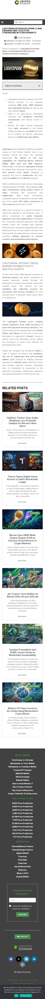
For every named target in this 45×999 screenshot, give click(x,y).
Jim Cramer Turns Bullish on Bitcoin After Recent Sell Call (22, 595)
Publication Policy (30, 980)
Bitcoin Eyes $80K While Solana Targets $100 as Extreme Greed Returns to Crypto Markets (22, 539)
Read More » (22, 443)
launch (23, 158)
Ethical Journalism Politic (23, 983)
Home (4, 49)
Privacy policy (26, 995)
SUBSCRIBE (22, 914)
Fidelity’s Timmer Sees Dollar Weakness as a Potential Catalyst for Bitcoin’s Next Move (22, 421)
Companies (13, 49)
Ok (16, 995)
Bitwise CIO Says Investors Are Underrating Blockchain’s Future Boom (22, 711)
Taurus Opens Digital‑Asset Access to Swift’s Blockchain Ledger (22, 479)
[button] (2, 22)
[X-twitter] (18, 959)
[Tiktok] (22, 964)
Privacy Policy (13, 980)
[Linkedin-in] (34, 959)
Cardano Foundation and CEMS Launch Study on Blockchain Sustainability (22, 652)
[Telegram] (26, 959)
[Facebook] (11, 959)
